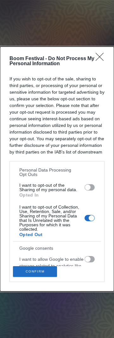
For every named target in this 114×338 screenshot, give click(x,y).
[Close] (102, 59)
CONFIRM (35, 271)
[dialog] (57, 169)
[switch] (90, 187)
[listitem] (57, 172)
